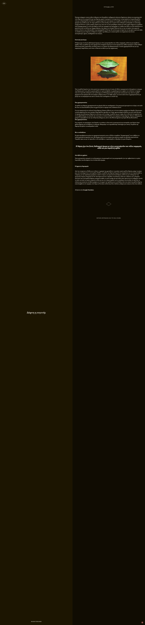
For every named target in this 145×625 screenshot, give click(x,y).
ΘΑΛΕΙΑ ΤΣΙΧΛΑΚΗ (36, 621)
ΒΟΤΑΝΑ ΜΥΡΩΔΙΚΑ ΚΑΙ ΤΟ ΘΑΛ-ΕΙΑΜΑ (109, 218)
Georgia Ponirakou (88, 190)
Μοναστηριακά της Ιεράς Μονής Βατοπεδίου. (125, 118)
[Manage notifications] (142, 622)
